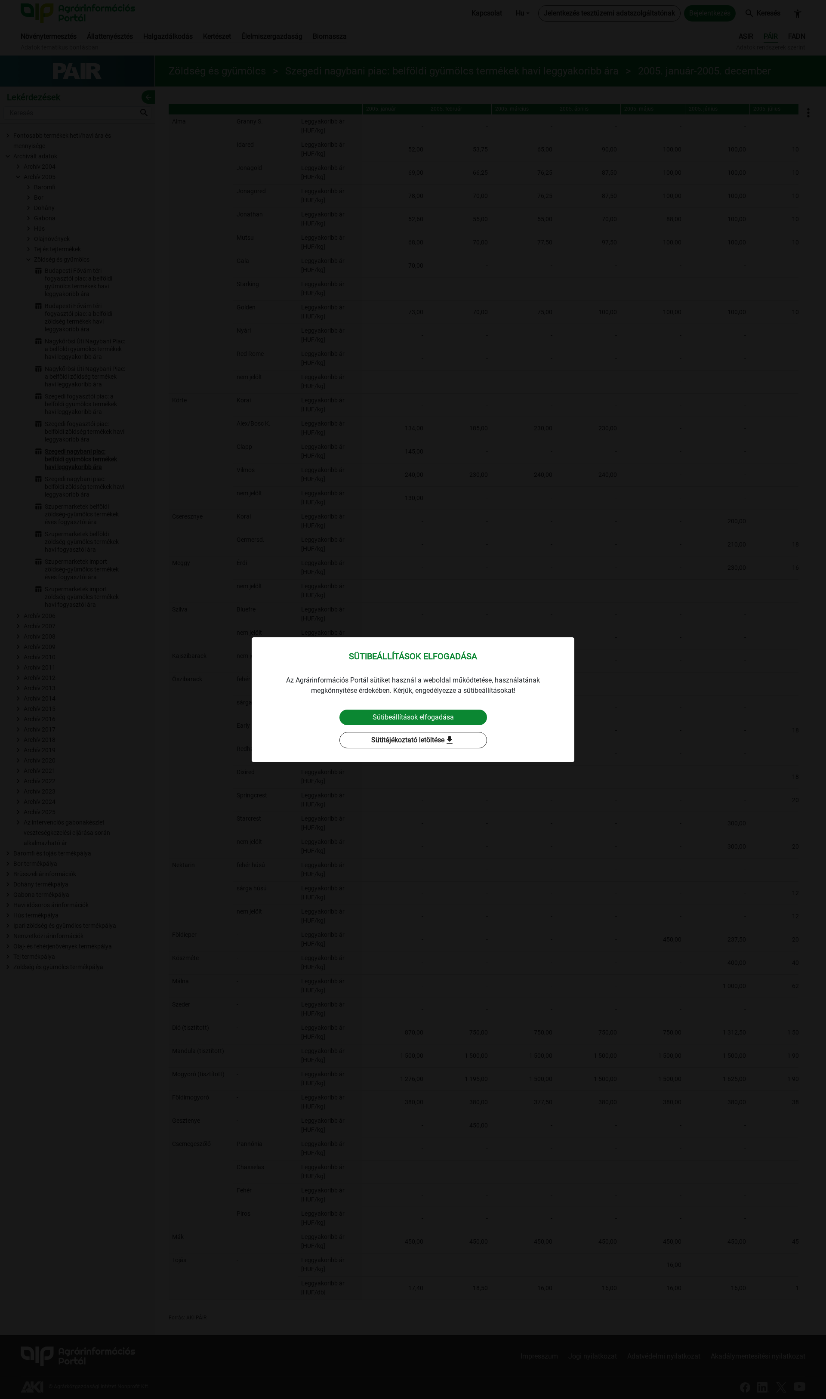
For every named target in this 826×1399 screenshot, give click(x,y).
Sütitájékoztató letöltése (413, 740)
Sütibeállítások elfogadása (413, 717)
